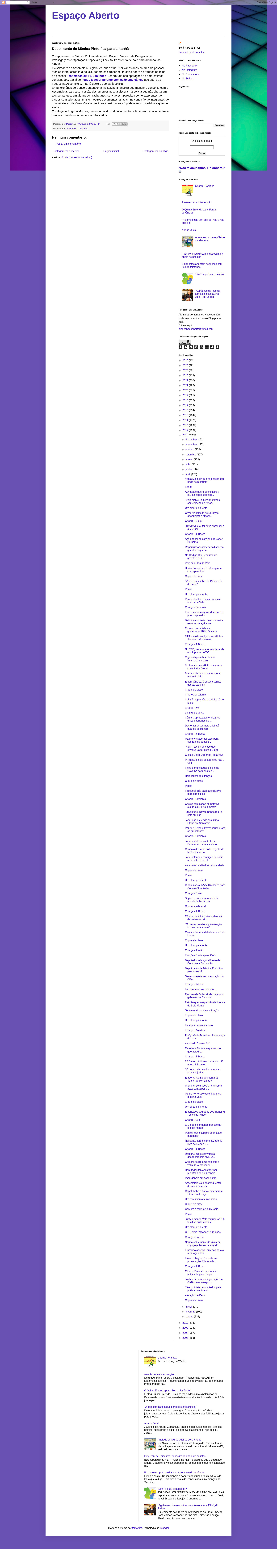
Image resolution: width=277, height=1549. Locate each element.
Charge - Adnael (194, 984)
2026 (185, 360)
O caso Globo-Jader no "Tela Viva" (204, 754)
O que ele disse (194, 689)
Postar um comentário (68, 143)
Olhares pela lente (195, 694)
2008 (185, 1333)
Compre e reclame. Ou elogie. (202, 1209)
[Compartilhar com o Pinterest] (126, 124)
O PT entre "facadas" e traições (203, 1232)
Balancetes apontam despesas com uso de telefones (174, 1472)
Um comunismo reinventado (201, 1199)
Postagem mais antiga (155, 151)
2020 (185, 390)
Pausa (188, 589)
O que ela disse (194, 576)
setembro (191, 454)
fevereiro (190, 1311)
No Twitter (187, 78)
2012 (185, 430)
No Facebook (189, 65)
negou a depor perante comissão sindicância (112, 79)
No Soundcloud (191, 74)
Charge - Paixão (194, 1237)
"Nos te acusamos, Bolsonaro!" (202, 168)
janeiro (189, 1316)
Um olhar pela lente (196, 508)
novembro (191, 444)
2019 (185, 395)
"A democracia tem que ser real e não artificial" (170, 1406)
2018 (185, 400)
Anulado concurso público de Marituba (179, 1439)
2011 (185, 435)
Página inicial (111, 151)
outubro (190, 449)
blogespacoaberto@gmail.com (196, 329)
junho (189, 469)
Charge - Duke (193, 521)
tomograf (137, 1528)
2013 (185, 425)
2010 (185, 1322)
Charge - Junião (194, 950)
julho (188, 464)
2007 (185, 1337)
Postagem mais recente (66, 151)
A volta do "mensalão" (197, 1043)
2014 (185, 420)
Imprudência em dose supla (200, 1178)
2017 (185, 405)
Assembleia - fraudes (77, 128)
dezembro (191, 439)
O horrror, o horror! (195, 906)
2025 (185, 365)
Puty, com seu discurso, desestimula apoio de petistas (175, 1456)
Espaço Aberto (85, 15)
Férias (188, 486)
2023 (185, 375)
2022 (185, 380)
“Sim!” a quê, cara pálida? (209, 274)
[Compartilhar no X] (120, 124)
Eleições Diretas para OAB (200, 955)
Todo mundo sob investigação (202, 1010)
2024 (185, 370)
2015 (185, 415)
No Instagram (189, 70)
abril (188, 474)
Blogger (164, 1528)
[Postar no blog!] (116, 124)
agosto (189, 459)
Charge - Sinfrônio (195, 607)
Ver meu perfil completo (192, 52)
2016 (185, 410)
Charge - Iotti (192, 707)
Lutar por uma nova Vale (199, 1025)
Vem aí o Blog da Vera (197, 563)
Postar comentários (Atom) (77, 157)
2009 (185, 1327)
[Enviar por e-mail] (113, 124)
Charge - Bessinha (195, 1030)
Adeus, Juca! (189, 230)
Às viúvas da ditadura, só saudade (204, 865)
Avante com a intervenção (196, 202)
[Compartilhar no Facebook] (123, 124)
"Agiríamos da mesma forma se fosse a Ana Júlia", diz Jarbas (207, 293)
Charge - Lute (193, 1119)
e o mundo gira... (194, 712)
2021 (185, 385)
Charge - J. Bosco (195, 534)
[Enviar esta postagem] (107, 124)
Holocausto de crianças (198, 776)
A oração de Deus (195, 1295)
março (189, 1306)
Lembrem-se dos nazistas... (200, 989)
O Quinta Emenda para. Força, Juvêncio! (167, 1390)
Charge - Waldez (204, 186)
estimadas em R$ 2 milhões (87, 76)
